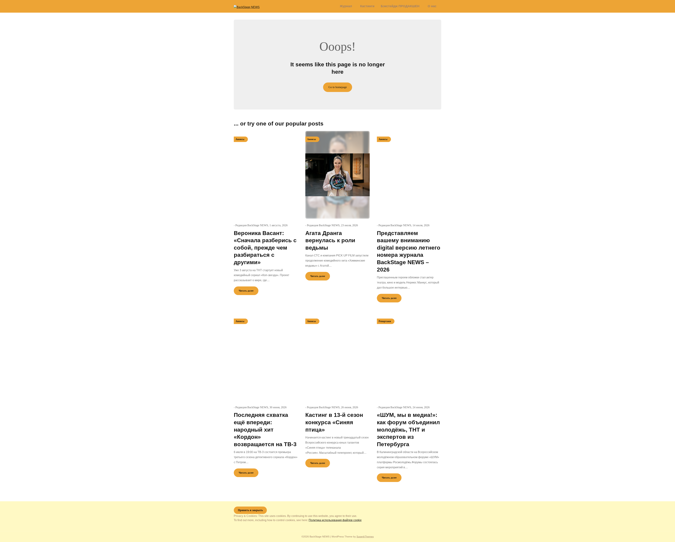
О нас (432, 6)
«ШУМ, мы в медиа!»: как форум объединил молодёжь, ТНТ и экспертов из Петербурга (408, 429)
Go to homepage (337, 87)
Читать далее (246, 290)
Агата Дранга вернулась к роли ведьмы (330, 240)
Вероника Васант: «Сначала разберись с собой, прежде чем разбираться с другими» (265, 247)
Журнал (346, 6)
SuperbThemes (365, 536)
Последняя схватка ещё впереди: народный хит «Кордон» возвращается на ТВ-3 (265, 429)
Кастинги (367, 6)
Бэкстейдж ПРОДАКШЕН (400, 6)
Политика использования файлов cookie (335, 520)
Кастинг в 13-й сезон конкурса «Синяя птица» (334, 422)
